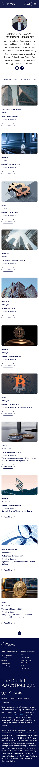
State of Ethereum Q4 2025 (11, 356)
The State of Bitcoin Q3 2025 (12, 609)
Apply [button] (28, 4)
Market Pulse (13, 549)
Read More (8, 125)
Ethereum (5, 157)
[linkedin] (22, 68)
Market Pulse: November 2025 (12, 556)
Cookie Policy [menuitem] (6, 666)
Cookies (6, 702)
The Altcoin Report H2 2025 (11, 452)
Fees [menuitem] (22, 666)
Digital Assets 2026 (8, 308)
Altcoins (4, 109)
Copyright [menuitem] (5, 660)
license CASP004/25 (16, 715)
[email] (17, 68)
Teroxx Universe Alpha (14, 109)
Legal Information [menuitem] (26, 660)
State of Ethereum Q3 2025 (11, 505)
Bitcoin (4, 205)
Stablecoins (5, 253)
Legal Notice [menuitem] (25, 657)
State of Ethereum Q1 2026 (11, 164)
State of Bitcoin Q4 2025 (10, 404)
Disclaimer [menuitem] (5, 658)
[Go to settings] (4, 693)
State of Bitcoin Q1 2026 (10, 212)
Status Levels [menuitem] (25, 668)
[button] (35, 4)
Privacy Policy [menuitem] (6, 663)
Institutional (5, 301)
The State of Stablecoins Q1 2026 (13, 260)
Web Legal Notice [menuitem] (7, 655)
